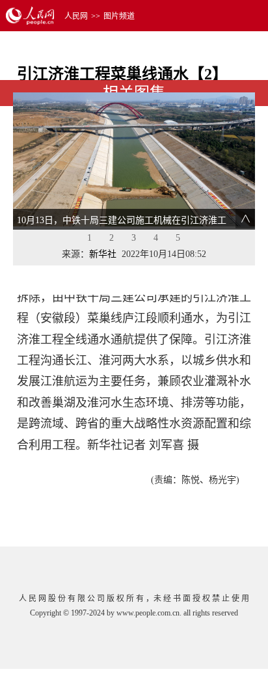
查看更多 (218, 272)
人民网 (76, 16)
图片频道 (119, 16)
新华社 (102, 254)
